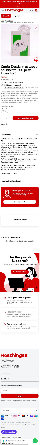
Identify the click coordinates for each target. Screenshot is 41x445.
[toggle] (37, 134)
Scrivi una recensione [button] (20, 220)
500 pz (5, 111)
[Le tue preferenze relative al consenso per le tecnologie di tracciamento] (4, 441)
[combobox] (27, 16)
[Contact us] (35, 440)
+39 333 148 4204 (27, 193)
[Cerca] (14, 16)
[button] (3, 10)
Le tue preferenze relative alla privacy (16, 440)
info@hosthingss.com (12, 365)
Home (2, 21)
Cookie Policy (17, 437)
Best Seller (10, 21)
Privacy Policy (6, 437)
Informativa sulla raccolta (8, 443)
